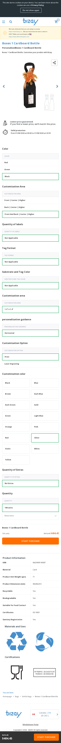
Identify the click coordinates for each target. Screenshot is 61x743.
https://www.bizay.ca (15, 31)
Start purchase (30, 541)
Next (57, 86)
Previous (3, 86)
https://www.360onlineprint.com (19, 36)
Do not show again (31, 10)
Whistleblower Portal (30, 725)
